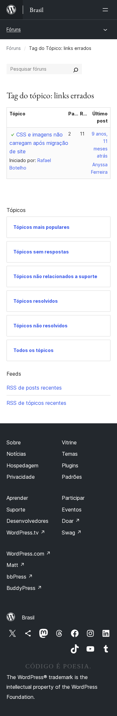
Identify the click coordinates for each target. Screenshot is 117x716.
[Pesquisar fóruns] (76, 69)
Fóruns (13, 29)
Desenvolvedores (27, 521)
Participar (73, 498)
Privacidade (20, 477)
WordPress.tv (25, 532)
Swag (72, 532)
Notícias (16, 454)
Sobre (13, 442)
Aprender (17, 498)
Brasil (28, 617)
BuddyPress (24, 588)
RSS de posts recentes (34, 387)
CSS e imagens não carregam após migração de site (38, 143)
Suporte (15, 509)
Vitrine (69, 442)
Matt (15, 565)
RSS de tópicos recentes (36, 403)
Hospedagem (22, 465)
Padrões (72, 477)
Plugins (70, 465)
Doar (71, 521)
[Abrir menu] (106, 9)
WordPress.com (28, 553)
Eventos (72, 509)
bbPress (19, 576)
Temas (70, 454)
